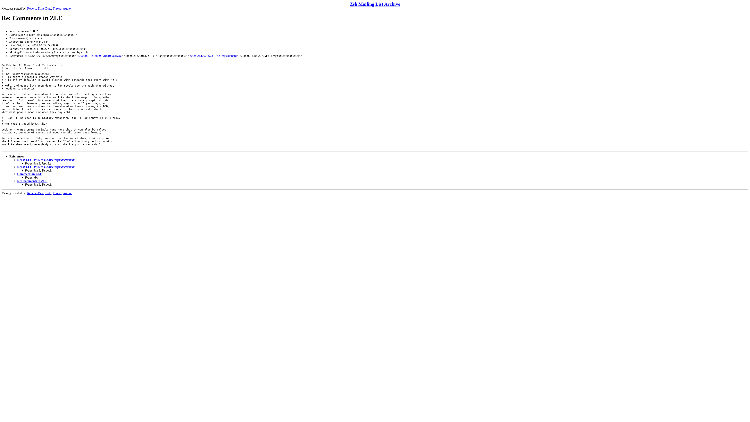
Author (67, 8)
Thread (57, 8)
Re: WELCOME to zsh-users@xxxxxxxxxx (46, 160)
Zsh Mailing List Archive (375, 4)
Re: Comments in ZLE (32, 181)
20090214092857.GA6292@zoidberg (213, 55)
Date (48, 8)
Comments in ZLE (29, 174)
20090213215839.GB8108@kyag (100, 55)
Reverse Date (35, 8)
